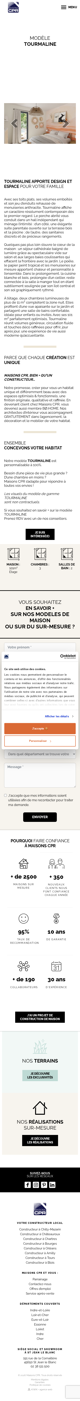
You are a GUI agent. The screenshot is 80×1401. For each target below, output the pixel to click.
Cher (40, 1339)
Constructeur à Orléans (40, 1248)
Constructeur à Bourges (40, 1243)
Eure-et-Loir (40, 1320)
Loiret (40, 1329)
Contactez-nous (40, 1284)
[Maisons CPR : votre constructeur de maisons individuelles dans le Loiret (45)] (40, 1209)
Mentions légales (39, 1379)
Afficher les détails (57, 716)
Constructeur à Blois (40, 1262)
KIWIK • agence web (41, 1389)
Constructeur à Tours (40, 1258)
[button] (10, 123)
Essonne (40, 1324)
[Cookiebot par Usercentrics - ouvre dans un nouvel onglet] (58, 656)
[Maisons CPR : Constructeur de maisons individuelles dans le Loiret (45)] (13, 7)
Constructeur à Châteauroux (40, 1234)
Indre (40, 1334)
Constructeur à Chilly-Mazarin (40, 1229)
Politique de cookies (40, 1385)
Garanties (40, 1382)
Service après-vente (40, 1293)
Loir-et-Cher (40, 1315)
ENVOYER (40, 817)
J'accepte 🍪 (40, 728)
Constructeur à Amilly (40, 1253)
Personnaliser (38, 740)
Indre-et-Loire (40, 1310)
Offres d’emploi (40, 1289)
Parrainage (40, 1279)
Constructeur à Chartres (40, 1239)
